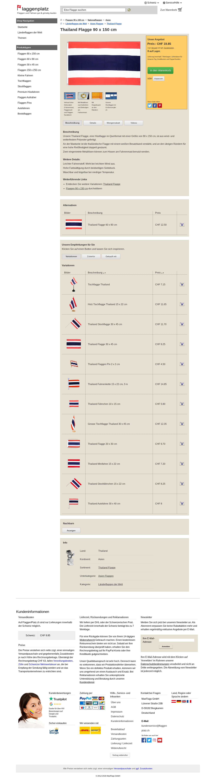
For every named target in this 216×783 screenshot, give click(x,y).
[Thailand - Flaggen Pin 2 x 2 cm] (73, 372)
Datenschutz (117, 716)
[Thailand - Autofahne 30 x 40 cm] (73, 512)
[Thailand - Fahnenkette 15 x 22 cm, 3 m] (73, 392)
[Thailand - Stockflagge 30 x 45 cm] (73, 332)
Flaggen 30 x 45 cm (28, 64)
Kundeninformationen (122, 721)
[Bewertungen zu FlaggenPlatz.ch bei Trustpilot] (57, 700)
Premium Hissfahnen (29, 92)
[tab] (72, 123)
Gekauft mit (111, 256)
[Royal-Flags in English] (184, 702)
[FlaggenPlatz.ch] (36, 10)
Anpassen (158, 78)
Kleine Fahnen (25, 75)
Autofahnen (24, 108)
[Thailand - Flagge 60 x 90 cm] (73, 233)
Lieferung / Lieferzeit (121, 743)
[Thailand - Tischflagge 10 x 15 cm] (73, 292)
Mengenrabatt (113, 123)
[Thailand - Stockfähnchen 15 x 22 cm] (73, 492)
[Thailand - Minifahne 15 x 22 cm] (73, 472)
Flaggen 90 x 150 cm (29, 53)
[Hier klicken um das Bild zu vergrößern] (104, 90)
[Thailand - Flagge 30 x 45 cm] (73, 352)
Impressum (116, 711)
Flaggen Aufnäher (27, 97)
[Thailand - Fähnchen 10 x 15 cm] (73, 412)
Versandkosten (119, 734)
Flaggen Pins (25, 103)
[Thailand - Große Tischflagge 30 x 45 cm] (73, 432)
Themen (22, 38)
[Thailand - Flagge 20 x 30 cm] (73, 452)
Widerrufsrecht (118, 748)
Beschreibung (72, 123)
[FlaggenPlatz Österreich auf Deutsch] (173, 702)
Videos (134, 123)
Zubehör (91, 256)
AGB (113, 707)
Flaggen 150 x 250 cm (29, 70)
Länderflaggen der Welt (30, 32)
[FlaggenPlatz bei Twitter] (149, 741)
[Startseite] (61, 20)
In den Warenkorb (160, 70)
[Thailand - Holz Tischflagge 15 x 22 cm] (73, 312)
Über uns (115, 702)
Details (93, 123)
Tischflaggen (24, 81)
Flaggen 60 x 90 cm (28, 59)
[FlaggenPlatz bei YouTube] (159, 741)
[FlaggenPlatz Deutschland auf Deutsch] (179, 702)
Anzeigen (71, 530)
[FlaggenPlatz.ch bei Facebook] (144, 741)
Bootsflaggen (24, 113)
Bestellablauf (118, 729)
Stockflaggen (24, 86)
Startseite (22, 27)
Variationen (71, 256)
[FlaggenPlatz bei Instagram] (154, 741)
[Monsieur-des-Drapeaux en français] (189, 702)
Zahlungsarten (118, 739)
